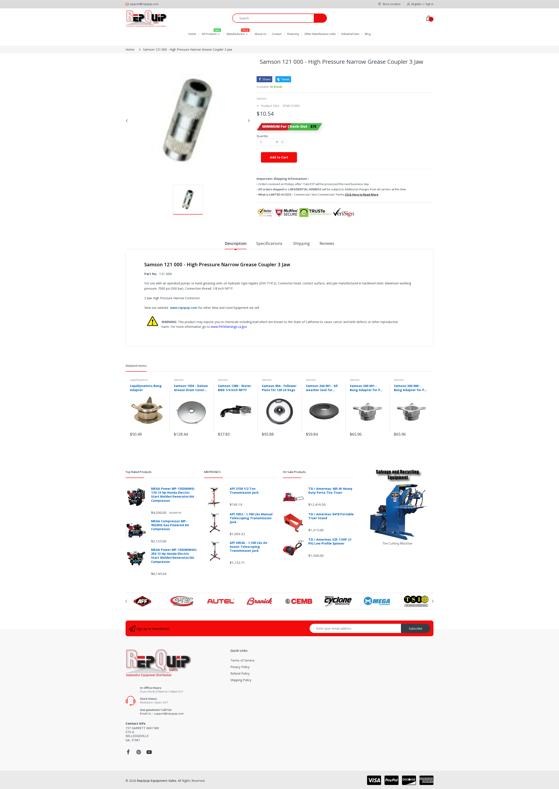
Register (416, 4)
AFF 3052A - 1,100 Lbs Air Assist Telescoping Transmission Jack (248, 547)
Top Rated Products (139, 472)
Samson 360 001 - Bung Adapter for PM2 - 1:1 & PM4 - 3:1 (367, 388)
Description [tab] (236, 243)
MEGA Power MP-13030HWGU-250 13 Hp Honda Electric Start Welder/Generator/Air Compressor (174, 556)
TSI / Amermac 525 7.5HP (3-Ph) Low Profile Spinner (330, 541)
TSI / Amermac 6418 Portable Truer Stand (331, 516)
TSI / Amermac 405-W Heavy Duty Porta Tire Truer (330, 491)
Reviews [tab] (326, 243)
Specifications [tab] (269, 243)
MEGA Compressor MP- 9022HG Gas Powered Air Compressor (170, 525)
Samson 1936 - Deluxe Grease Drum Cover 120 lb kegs (191, 388)
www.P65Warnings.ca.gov (229, 327)
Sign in (429, 4)
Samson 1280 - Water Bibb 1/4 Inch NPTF (234, 388)
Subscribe (415, 628)
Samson (261, 98)
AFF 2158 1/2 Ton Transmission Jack (244, 491)
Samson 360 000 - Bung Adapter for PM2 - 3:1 (411, 388)
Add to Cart (279, 157)
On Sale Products (294, 472)
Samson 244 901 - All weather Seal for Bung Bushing (322, 388)
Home (130, 49)
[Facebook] (128, 753)
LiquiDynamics (139, 380)
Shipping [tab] (301, 243)
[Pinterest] (138, 753)
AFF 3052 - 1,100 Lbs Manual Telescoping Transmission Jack (251, 518)
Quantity (262, 136)
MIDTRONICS (212, 472)
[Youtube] (149, 753)
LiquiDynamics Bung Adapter (146, 388)
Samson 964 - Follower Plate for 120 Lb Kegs (279, 388)
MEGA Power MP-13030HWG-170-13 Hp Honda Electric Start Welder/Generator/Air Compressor (173, 495)
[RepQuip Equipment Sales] (146, 18)
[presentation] (126, 601)
